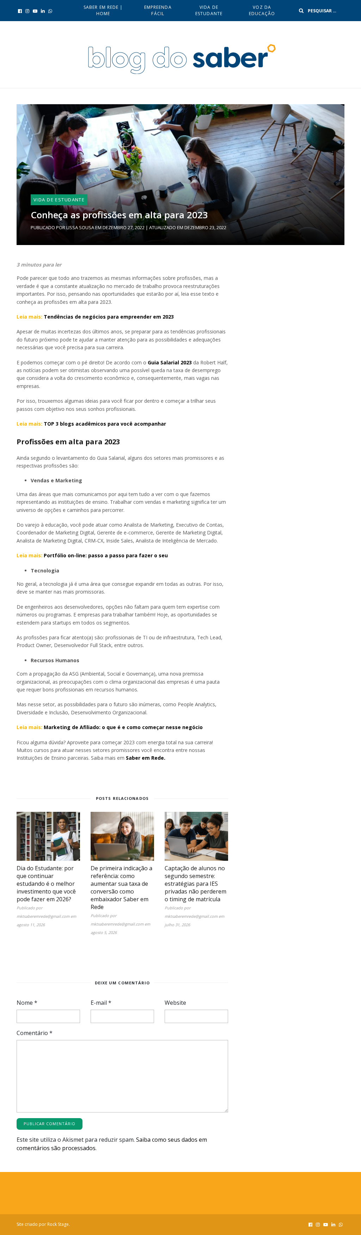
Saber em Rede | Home (103, 10)
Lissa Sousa (80, 227)
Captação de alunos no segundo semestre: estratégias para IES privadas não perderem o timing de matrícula (195, 883)
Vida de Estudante (208, 10)
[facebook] (20, 11)
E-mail (101, 1003)
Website (175, 1003)
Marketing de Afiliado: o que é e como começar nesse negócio (123, 727)
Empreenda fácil (158, 10)
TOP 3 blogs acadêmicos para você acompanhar (105, 423)
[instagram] (27, 11)
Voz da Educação (262, 10)
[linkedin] (43, 11)
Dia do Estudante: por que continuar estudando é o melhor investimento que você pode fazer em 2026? (46, 883)
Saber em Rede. (144, 757)
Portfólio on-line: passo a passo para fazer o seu (106, 555)
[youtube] (35, 11)
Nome (27, 1003)
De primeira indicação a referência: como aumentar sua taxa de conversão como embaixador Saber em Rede (121, 887)
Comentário (35, 1033)
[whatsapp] (50, 11)
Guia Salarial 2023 (170, 362)
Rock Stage (58, 1224)
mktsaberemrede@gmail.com (43, 916)
